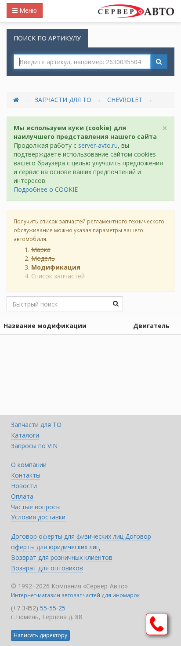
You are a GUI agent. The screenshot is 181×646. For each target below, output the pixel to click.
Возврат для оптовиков (47, 568)
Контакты (25, 475)
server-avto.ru (98, 145)
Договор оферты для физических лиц (68, 536)
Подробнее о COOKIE (46, 189)
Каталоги (25, 435)
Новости (24, 486)
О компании (29, 464)
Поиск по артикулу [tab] (47, 38)
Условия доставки (38, 517)
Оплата (22, 496)
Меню (27, 10)
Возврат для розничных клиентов (61, 557)
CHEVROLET (124, 99)
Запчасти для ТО (63, 99)
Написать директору (40, 635)
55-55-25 (52, 608)
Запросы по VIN (34, 446)
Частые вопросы (36, 507)
